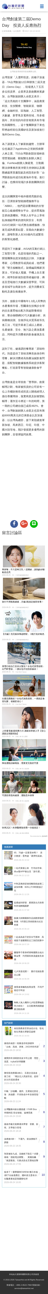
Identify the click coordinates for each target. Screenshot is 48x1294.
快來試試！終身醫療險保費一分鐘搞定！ (21, 828)
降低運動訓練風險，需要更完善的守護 (20, 763)
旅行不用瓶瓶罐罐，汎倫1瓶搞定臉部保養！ (23, 602)
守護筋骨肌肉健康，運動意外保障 (18, 795)
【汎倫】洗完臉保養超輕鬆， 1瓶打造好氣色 (23, 634)
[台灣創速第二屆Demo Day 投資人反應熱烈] (14, 524)
